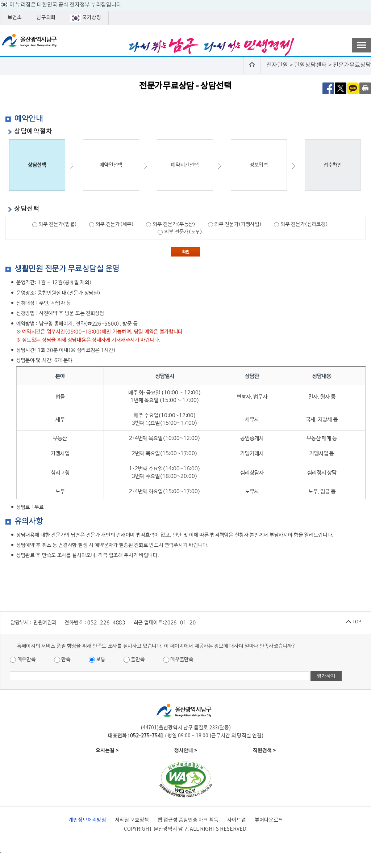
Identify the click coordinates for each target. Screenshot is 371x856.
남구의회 (46, 18)
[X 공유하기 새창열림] (340, 88)
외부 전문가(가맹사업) (237, 224)
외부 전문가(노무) (183, 232)
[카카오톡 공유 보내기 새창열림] (353, 88)
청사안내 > (185, 751)
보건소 (15, 18)
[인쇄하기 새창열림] (365, 88)
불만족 (137, 659)
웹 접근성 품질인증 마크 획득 (188, 820)
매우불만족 (181, 659)
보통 (100, 659)
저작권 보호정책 (132, 820)
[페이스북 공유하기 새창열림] (328, 88)
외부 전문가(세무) (114, 224)
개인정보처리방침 (87, 820)
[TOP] (353, 622)
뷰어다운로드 (269, 820)
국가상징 (91, 18)
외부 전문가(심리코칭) (303, 224)
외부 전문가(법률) (57, 224)
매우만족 (26, 659)
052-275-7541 (146, 736)
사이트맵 (236, 820)
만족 (65, 659)
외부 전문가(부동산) (173, 224)
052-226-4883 (106, 623)
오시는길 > (107, 751)
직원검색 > (264, 751)
